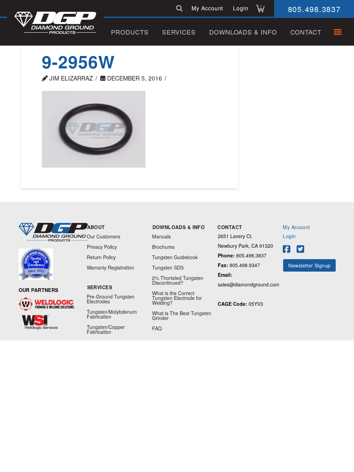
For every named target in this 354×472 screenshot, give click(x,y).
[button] (179, 8)
